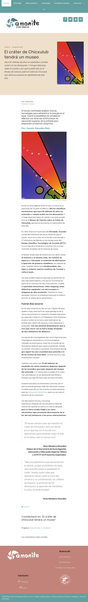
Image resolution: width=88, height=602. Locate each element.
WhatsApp (24, 582)
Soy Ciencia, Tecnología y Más (65, 568)
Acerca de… (78, 3)
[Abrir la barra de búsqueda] (44, 9)
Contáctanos (75, 597)
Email (24, 588)
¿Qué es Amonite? (65, 557)
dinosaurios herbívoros (37, 392)
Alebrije (60, 597)
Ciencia (6, 3)
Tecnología (17, 3)
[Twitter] (70, 19)
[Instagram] (81, 19)
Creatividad (46, 3)
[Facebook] (65, 19)
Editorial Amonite (65, 562)
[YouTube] (75, 19)
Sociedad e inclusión (61, 3)
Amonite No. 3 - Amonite (40, 528)
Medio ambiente (31, 3)
